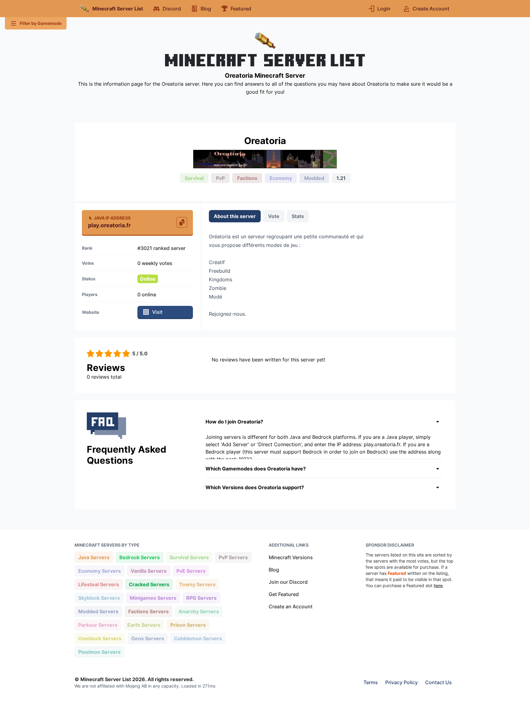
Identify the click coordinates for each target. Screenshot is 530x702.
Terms (370, 682)
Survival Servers (189, 557)
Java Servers (93, 557)
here (438, 585)
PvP (220, 178)
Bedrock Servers (139, 557)
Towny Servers (197, 584)
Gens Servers (147, 638)
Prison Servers (188, 625)
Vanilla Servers (148, 570)
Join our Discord (288, 582)
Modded (314, 178)
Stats (298, 216)
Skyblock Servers (99, 598)
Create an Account (291, 606)
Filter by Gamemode (41, 23)
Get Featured (284, 594)
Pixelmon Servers (99, 652)
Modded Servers (98, 611)
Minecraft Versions (291, 557)
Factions (247, 178)
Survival (194, 178)
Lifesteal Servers (98, 584)
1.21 (341, 178)
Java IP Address (112, 217)
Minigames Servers (152, 598)
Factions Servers (148, 611)
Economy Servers (99, 570)
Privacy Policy (401, 682)
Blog (274, 570)
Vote (273, 216)
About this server (235, 216)
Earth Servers (143, 625)
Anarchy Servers (198, 611)
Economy (281, 178)
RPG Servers (201, 598)
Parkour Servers (97, 625)
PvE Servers (190, 570)
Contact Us (438, 682)
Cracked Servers (149, 584)
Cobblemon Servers (198, 638)
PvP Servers (233, 557)
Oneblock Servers (99, 638)
